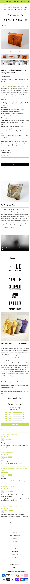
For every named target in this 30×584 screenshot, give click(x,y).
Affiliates (15, 561)
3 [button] (15, 522)
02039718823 (7, 9)
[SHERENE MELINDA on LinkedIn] (19, 15)
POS (15, 571)
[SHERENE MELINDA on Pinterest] (14, 15)
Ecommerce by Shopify (22, 571)
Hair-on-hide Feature (9, 131)
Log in (12, 9)
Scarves (25, 7)
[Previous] (11, 51)
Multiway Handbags (19, 144)
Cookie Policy (15, 554)
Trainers (10, 7)
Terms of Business (15, 557)
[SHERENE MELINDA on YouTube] (11, 15)
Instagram (5, 7)
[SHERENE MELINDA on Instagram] (16, 15)
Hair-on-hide (16, 7)
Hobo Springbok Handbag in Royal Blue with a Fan (11, 506)
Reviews (15, 532)
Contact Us (15, 567)
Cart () (18, 9)
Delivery (15, 541)
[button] (4, 156)
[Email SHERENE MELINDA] (22, 15)
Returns (15, 545)
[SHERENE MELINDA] (15, 19)
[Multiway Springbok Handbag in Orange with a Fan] (15, 39)
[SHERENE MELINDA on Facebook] (8, 15)
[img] (4, 437)
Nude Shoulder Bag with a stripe (7, 452)
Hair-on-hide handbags (14, 146)
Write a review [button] (15, 424)
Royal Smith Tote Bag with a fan (7, 486)
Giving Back (15, 538)
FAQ (15, 548)
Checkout (23, 9)
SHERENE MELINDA (10, 571)
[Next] (19, 51)
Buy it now (15, 164)
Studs (21, 7)
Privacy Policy (15, 551)
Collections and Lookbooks (15, 535)
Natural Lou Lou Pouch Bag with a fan (9, 434)
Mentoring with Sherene (15, 564)
